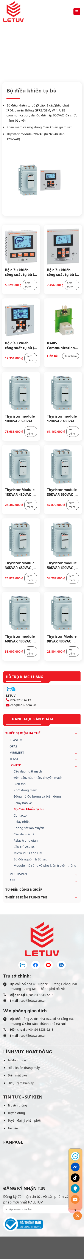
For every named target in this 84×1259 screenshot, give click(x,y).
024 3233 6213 (20, 700)
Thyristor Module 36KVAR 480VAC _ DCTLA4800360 (19, 565)
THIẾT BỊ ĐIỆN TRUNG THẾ (26, 897)
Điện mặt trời (17, 1075)
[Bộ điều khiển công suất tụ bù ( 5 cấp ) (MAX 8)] (21, 246)
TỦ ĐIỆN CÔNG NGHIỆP (23, 889)
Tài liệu (13, 1128)
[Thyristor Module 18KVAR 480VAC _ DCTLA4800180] (21, 466)
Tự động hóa (17, 1060)
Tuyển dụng (16, 1113)
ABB (12, 880)
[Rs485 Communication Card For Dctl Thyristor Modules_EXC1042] (63, 319)
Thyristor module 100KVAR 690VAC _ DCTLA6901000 (20, 418)
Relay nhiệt (22, 822)
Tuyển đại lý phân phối (24, 1120)
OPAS (13, 746)
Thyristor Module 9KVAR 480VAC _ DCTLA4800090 (61, 638)
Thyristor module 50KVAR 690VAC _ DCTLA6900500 (62, 565)
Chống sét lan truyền (29, 828)
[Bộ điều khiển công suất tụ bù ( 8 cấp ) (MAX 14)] (63, 246)
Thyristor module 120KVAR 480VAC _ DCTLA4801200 (62, 418)
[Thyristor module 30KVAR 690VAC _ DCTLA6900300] (63, 466)
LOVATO (67, 53)
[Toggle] (76, 733)
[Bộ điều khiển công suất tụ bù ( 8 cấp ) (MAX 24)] (21, 319)
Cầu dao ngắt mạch (28, 771)
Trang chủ (10, 53)
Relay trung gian (26, 840)
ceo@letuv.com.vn (23, 705)
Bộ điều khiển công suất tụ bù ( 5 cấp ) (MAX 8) (21, 272)
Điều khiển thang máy (24, 1068)
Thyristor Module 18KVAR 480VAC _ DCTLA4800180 (19, 491)
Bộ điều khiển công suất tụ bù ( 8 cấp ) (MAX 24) (21, 345)
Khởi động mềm (25, 790)
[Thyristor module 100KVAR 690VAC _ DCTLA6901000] (21, 392)
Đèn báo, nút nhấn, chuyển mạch (38, 778)
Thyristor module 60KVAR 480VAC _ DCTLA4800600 (20, 638)
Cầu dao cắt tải (24, 834)
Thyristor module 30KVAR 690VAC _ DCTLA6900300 (62, 491)
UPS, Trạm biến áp (21, 1083)
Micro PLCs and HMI (29, 853)
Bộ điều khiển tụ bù (29, 809)
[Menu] (77, 11)
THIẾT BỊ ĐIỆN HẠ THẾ (40, 53)
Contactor (21, 815)
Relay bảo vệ (23, 803)
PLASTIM (15, 740)
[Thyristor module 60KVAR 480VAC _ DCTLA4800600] (21, 612)
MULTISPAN (18, 874)
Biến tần (20, 784)
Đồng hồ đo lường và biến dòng (37, 796)
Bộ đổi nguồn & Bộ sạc (30, 859)
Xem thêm (28, 285)
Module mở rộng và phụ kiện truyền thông (45, 865)
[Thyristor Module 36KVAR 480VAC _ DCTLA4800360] (21, 539)
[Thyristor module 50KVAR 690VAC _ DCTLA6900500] (63, 539)
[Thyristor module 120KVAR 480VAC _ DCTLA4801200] (63, 392)
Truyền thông (17, 1105)
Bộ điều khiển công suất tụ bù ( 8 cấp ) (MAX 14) (63, 272)
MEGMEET (16, 752)
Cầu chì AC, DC (24, 847)
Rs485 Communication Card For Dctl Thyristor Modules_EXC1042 (62, 345)
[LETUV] (13, 11)
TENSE (14, 759)
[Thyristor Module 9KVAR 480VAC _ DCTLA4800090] (63, 612)
